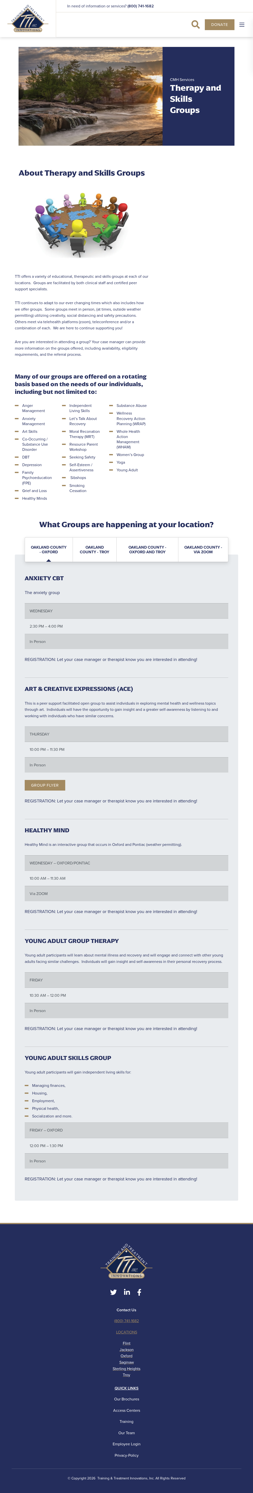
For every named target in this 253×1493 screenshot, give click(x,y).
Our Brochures (126, 1399)
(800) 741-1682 (140, 6)
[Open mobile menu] (241, 24)
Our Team (126, 1433)
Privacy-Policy (127, 1455)
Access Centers (126, 1410)
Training (126, 1421)
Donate (219, 24)
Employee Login (127, 1444)
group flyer (45, 785)
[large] (113, 1292)
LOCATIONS (126, 1332)
